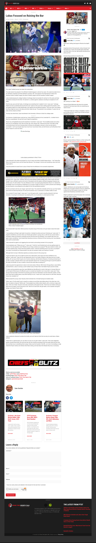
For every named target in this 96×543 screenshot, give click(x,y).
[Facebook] (87, 3)
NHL (33, 8)
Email (7, 474)
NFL (11, 8)
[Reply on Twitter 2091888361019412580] (64, 178)
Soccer (49, 8)
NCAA (41, 8)
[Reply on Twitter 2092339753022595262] (64, 131)
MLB (18, 8)
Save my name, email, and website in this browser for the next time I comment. (26, 484)
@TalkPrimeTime (23, 374)
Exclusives (25, 19)
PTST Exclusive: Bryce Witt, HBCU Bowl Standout (32, 417)
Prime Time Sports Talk (20, 375)
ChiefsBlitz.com (77, 249)
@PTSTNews (13, 374)
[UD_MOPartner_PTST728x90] (33, 176)
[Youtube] (90, 3)
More (66, 8)
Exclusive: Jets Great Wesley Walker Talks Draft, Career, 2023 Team (14, 418)
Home (6, 8)
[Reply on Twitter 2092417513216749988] (64, 93)
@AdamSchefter (76, 141)
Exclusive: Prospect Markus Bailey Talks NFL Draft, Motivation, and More (52, 418)
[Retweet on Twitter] (65, 38)
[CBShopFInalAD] (33, 86)
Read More (10, 433)
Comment (8, 450)
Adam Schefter (71, 184)
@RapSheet (83, 141)
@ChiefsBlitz (77, 40)
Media (58, 8)
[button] (90, 8)
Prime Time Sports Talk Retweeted (73, 38)
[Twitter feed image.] (77, 74)
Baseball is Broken (68, 531)
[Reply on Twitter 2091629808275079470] (64, 240)
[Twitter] (85, 3)
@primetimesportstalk (17, 379)
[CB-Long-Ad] (33, 365)
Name (8, 468)
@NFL (73, 137)
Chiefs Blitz (70, 40)
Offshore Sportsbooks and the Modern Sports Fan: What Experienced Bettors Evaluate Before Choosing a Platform (77, 509)
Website (8, 479)
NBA (26, 8)
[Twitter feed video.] (77, 122)
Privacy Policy (60, 534)
